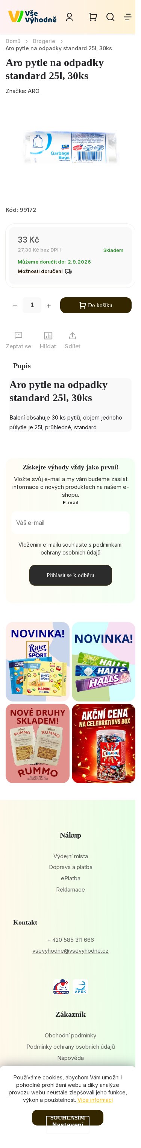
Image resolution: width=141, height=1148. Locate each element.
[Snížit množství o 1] (15, 306)
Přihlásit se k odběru (70, 575)
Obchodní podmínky (70, 1035)
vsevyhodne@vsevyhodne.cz (70, 950)
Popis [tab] (22, 365)
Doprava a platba (70, 867)
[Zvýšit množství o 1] (48, 306)
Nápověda (70, 1057)
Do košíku (100, 305)
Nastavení (67, 1125)
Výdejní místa (70, 856)
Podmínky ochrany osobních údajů (70, 1046)
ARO (33, 90)
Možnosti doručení (40, 271)
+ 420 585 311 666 (70, 939)
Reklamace (70, 889)
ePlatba (70, 878)
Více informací (95, 1100)
